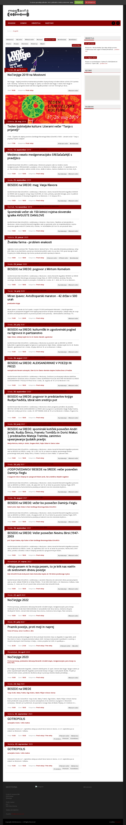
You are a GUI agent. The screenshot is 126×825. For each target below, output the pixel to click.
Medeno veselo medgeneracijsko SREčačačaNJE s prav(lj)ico (39, 156)
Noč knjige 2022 (18, 600)
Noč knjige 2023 (18, 657)
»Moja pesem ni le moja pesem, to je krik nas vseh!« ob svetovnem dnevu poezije (41, 568)
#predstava (72, 39)
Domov (23, 23)
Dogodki (11, 23)
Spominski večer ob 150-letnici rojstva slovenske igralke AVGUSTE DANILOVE (39, 213)
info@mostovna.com (17, 814)
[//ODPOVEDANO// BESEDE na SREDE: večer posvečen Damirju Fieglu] (29, 463)
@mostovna (87, 787)
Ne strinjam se (90, 2)
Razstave (49, 23)
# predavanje (62, 174)
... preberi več (103, 63)
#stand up (34, 44)
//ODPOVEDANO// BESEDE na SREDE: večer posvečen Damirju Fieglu (42, 471)
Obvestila (36, 23)
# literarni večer (63, 143)
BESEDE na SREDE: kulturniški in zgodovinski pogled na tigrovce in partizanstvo (41, 331)
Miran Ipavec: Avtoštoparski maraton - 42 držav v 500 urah (42, 297)
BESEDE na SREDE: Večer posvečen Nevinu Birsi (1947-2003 (43, 534)
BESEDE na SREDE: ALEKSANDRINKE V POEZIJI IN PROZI (39, 364)
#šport (42, 44)
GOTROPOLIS (16, 719)
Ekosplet (118, 822)
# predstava (74, 738)
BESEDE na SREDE (19, 689)
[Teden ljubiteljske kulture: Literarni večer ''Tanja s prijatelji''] (43, 109)
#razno (8, 44)
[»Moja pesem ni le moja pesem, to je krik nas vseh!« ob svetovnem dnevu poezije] (33, 561)
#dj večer (19, 39)
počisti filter (76, 45)
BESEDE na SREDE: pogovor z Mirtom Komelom (38, 269)
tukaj (71, 2)
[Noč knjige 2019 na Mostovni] (43, 59)
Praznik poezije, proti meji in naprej (30, 627)
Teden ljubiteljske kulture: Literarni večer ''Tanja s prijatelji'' (40, 128)
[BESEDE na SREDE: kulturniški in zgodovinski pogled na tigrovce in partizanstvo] (32, 324)
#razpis (16, 44)
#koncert (39, 39)
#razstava (25, 44)
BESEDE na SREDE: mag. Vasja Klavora (32, 185)
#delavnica (9, 39)
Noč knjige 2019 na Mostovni (26, 75)
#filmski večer (29, 39)
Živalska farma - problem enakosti (29, 242)
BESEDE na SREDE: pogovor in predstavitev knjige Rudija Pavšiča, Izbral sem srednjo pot (40, 398)
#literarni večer (50, 39)
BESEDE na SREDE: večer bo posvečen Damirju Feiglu (42, 503)
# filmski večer (63, 258)
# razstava (57, 739)
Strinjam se (78, 2)
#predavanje (62, 39)
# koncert (66, 738)
